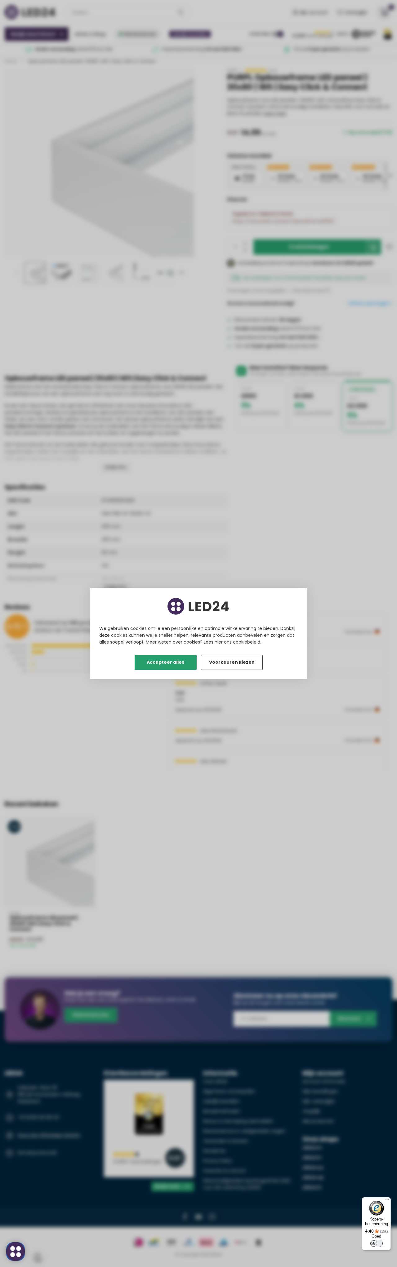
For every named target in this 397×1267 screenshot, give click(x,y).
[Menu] (387, 1201)
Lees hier (213, 642)
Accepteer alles (165, 662)
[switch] (376, 1243)
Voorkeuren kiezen (232, 662)
